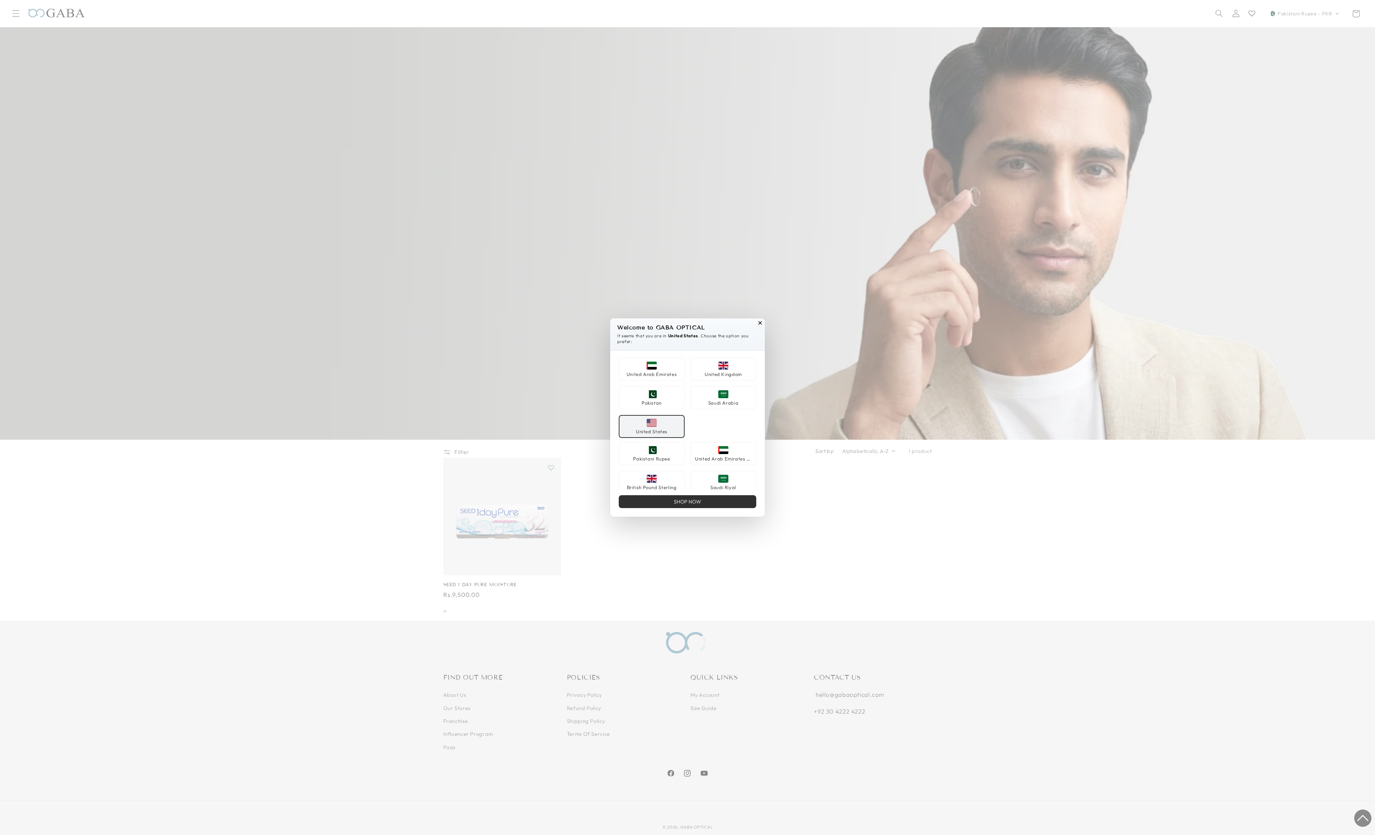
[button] (652, 369)
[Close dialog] (760, 323)
